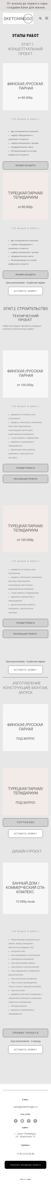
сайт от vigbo (25, 1179)
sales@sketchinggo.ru (25, 1106)
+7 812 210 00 (24, 1153)
